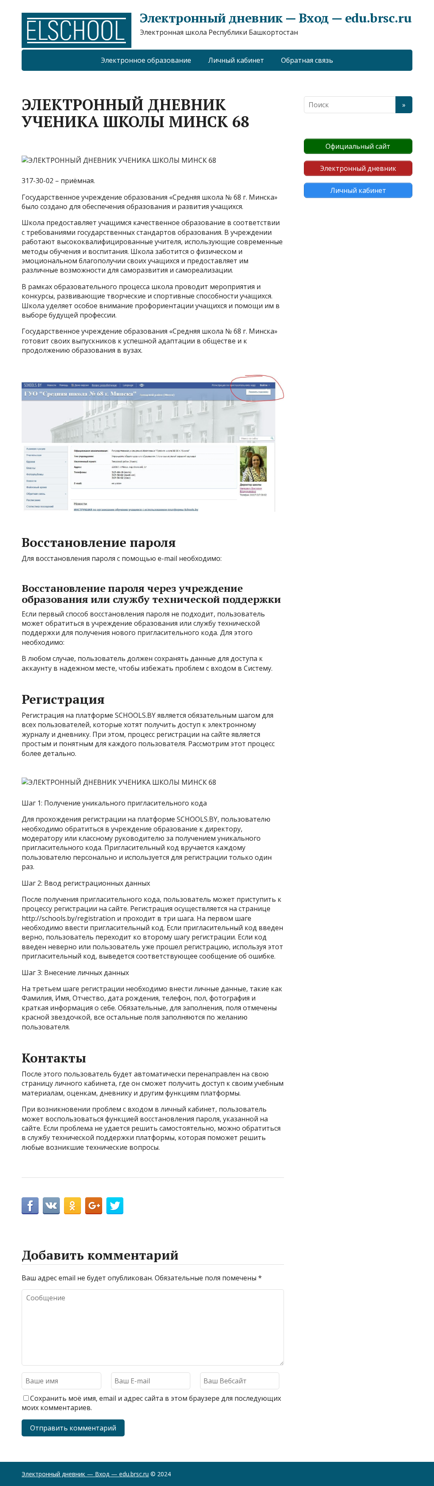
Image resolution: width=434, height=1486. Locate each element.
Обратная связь (307, 60)
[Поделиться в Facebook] (30, 1205)
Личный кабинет (236, 60)
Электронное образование (146, 60)
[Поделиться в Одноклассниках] (72, 1205)
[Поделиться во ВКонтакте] (51, 1205)
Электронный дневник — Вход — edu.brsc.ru (276, 18)
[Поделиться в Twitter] (114, 1205)
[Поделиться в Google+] (93, 1205)
